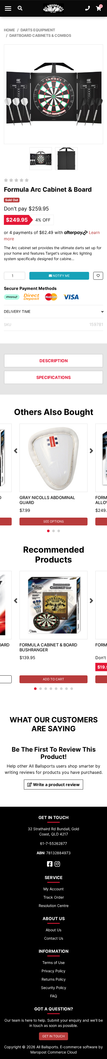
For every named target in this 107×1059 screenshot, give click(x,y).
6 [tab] (61, 688)
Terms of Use (53, 962)
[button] (98, 276)
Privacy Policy (53, 971)
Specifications (53, 377)
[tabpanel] (53, 474)
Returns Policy (54, 979)
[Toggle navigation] (8, 8)
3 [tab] (58, 531)
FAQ (53, 996)
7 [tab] (66, 688)
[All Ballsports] (53, 8)
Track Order (53, 897)
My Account (53, 889)
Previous (15, 451)
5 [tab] (56, 688)
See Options (53, 521)
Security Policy (53, 987)
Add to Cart (53, 679)
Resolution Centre (54, 905)
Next (91, 451)
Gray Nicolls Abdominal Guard (47, 500)
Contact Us (53, 938)
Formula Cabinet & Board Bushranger (48, 647)
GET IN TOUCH (53, 1036)
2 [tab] (53, 531)
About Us (53, 930)
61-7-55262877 (53, 843)
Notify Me (61, 276)
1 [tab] (48, 531)
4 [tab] (51, 688)
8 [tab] (71, 688)
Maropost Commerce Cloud (53, 1052)
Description (53, 360)
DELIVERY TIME (17, 311)
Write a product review (56, 784)
